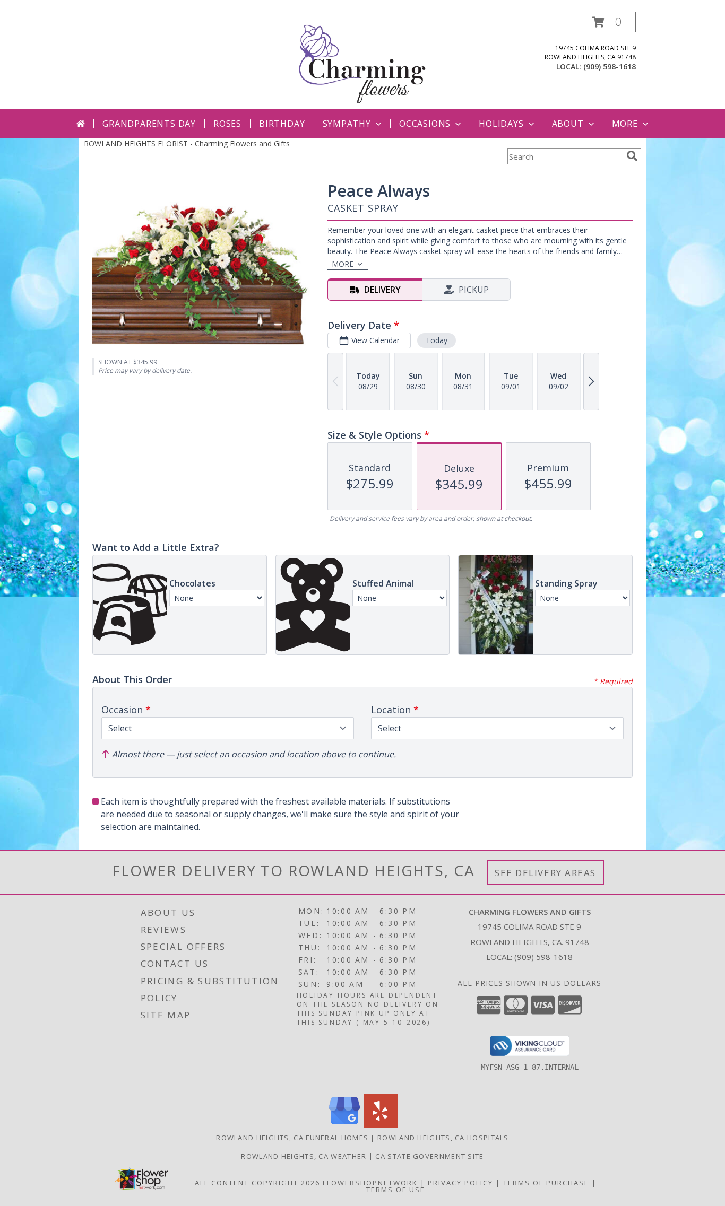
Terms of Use (395, 1189)
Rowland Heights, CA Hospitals (443, 1137)
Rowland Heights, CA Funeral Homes (292, 1137)
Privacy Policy (460, 1182)
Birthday (282, 123)
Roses (227, 123)
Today (436, 340)
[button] (607, 22)
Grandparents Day (149, 123)
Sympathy (347, 123)
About (568, 123)
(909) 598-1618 (609, 67)
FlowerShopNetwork (370, 1182)
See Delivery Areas (545, 873)
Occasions (425, 123)
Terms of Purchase (546, 1182)
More (625, 123)
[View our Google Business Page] (344, 1125)
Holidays (501, 123)
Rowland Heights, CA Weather (303, 1156)
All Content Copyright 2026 (257, 1182)
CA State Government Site (429, 1156)
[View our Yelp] (381, 1125)
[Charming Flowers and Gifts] (362, 60)
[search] (632, 156)
